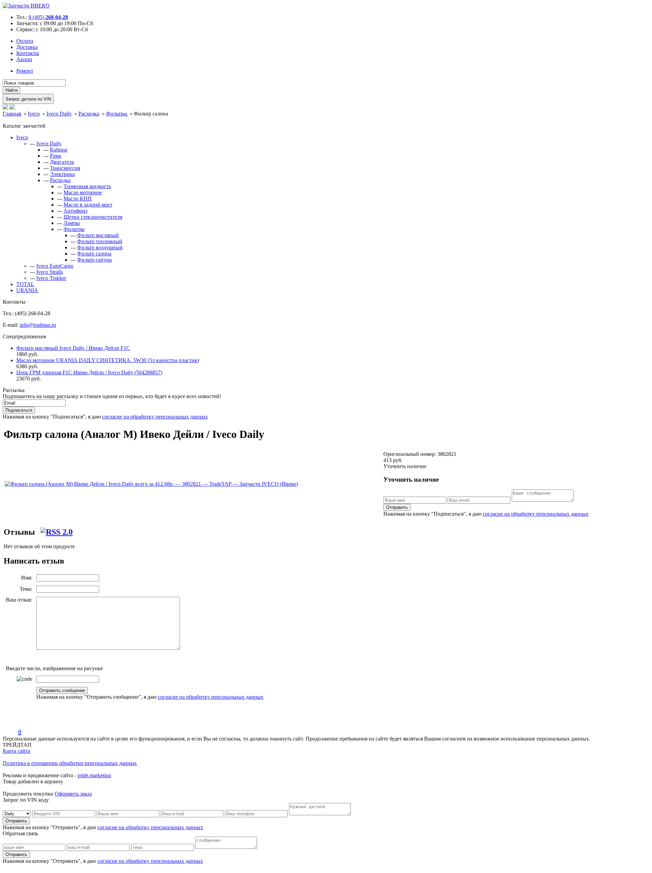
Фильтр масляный (98, 235)
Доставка (27, 47)
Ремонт (24, 71)
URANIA (27, 290)
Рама (55, 156)
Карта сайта (16, 751)
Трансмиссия (65, 168)
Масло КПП (78, 198)
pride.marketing (94, 775)
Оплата (24, 41)
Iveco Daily (48, 143)
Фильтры (74, 229)
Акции (24, 59)
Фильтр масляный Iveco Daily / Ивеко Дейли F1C (73, 348)
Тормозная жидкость (87, 186)
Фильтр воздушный (100, 247)
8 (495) (48, 17)
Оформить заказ (73, 794)
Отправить (397, 507)
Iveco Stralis (49, 272)
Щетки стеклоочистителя (93, 217)
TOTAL (25, 284)
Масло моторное (83, 192)
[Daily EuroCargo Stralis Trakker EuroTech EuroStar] (17, 813)
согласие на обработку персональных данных (155, 417)
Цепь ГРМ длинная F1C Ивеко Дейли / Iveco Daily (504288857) (89, 372)
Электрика (62, 174)
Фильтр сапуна (94, 260)
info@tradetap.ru (38, 325)
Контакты (27, 53)
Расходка (60, 180)
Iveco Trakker (51, 278)
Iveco (22, 137)
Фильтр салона (94, 253)
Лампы (72, 223)
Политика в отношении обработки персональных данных (70, 763)
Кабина (58, 150)
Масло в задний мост (88, 205)
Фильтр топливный (99, 241)
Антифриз (75, 211)
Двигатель (62, 162)
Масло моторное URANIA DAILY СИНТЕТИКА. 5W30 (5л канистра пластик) (107, 360)
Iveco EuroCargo (54, 266)
